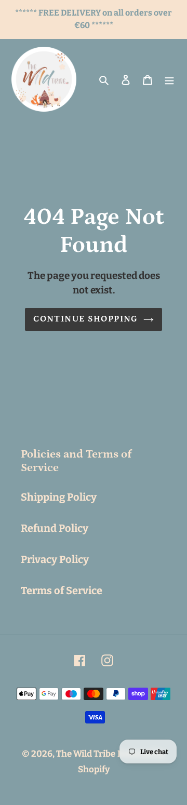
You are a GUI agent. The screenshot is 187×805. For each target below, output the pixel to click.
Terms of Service (61, 590)
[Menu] (169, 79)
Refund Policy (54, 528)
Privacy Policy (55, 559)
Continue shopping (85, 319)
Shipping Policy (59, 497)
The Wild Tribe (85, 753)
